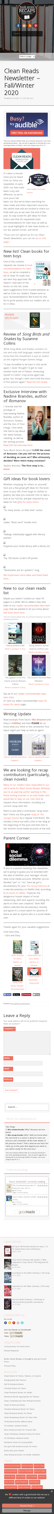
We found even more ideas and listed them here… (25, 577)
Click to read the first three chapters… (15, 759)
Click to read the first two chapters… (38, 759)
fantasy (42, 1476)
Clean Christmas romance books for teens (22, 1434)
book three (40, 1471)
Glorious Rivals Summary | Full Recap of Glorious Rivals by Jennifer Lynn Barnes (28, 1301)
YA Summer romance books (16, 1425)
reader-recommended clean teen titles (24, 696)
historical (35, 1482)
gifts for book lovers (28, 502)
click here (35, 799)
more (6, 469)
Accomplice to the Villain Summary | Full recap (31, 1273)
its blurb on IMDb (15, 893)
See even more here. (14, 613)
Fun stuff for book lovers (20, 1003)
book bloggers (12, 1466)
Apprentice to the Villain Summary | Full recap (30, 1286)
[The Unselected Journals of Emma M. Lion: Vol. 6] (9, 1188)
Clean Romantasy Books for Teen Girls (20, 1417)
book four (27, 1466)
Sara (31, 98)
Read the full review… (38, 382)
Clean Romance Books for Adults (18, 1392)
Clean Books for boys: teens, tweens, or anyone (34, 960)
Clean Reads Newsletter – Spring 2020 (34, 980)
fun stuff (9, 1482)
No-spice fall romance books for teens (20, 1446)
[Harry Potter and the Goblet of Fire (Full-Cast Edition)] (9, 1198)
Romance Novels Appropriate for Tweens (21, 1396)
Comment (9, 1028)
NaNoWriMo (24, 1487)
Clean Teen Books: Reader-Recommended (17, 986)
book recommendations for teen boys (17, 269)
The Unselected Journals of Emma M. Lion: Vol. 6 (23, 1187)
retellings (37, 1487)
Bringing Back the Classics (15, 1380)
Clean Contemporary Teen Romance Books (22, 1401)
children (21, 1476)
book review (11, 1471)
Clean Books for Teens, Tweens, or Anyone (22, 1376)
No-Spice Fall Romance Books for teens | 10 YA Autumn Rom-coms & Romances (30, 1248)
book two (10, 1476)
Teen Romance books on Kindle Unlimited (22, 1454)
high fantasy (22, 1482)
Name (7, 1058)
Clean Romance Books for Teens (18, 1413)
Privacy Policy (10, 1366)
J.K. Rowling (17, 1202)
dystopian (32, 1476)
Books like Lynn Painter (14, 1450)
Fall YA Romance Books (14, 1384)
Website (8, 1079)
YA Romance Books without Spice (18, 1421)
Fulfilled (15, 723)
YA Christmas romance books (16, 1438)
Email (6, 1068)
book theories (26, 1471)
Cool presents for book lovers (17, 1346)
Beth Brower (18, 1191)
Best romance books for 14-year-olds (20, 1430)
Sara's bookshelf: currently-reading (27, 1182)
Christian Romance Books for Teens (19, 1409)
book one (39, 1466)
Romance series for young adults (18, 1442)
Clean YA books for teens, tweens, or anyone (17, 960)
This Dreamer (38, 720)
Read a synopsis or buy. (15, 649)
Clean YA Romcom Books (14, 1405)
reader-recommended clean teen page (26, 607)
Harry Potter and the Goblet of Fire (24, 1198)
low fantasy (11, 1487)
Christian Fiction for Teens (15, 1388)
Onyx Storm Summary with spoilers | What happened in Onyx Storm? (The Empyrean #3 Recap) (30, 1263)
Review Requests (11, 1350)
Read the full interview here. (18, 445)
